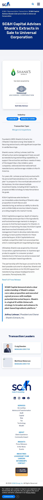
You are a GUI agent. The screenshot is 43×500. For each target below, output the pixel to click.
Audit (21, 413)
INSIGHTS (21, 442)
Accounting (21, 408)
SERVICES (21, 405)
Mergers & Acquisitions (21, 130)
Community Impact (21, 437)
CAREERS (21, 458)
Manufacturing (28, 119)
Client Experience (21, 434)
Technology (21, 423)
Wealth (21, 426)
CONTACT (21, 463)
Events (21, 449)
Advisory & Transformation (21, 410)
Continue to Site (8, 496)
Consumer (12, 119)
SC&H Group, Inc (17, 483)
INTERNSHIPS (21, 461)
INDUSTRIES (21, 454)
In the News (21, 447)
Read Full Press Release (11, 280)
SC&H (4, 11)
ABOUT (21, 432)
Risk (21, 418)
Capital (21, 415)
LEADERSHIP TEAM (21, 456)
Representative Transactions (17, 11)
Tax (21, 421)
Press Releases (21, 444)
